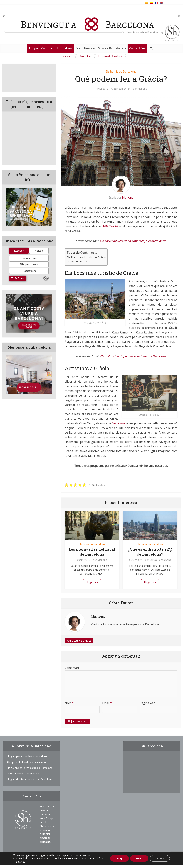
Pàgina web (147, 703)
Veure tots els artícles (78, 640)
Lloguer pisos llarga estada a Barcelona (30, 767)
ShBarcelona (110, 226)
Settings (159, 858)
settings (20, 861)
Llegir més (92, 582)
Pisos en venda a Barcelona (23, 773)
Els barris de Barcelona (121, 71)
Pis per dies (29, 270)
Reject (139, 858)
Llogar (33, 48)
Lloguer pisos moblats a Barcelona (27, 756)
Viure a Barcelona (110, 48)
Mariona (142, 88)
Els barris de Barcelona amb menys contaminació (133, 241)
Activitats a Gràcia (78, 261)
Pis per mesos (29, 264)
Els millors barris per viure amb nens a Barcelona (133, 356)
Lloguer (19, 250)
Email (107, 703)
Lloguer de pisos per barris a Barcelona (29, 779)
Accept (119, 858)
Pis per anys (29, 258)
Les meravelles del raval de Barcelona (92, 552)
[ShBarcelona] (91, 25)
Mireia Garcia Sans (160, 560)
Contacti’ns (137, 48)
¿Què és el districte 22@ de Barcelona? (150, 552)
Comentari (72, 668)
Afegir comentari (120, 88)
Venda (39, 250)
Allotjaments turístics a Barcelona (26, 762)
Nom (69, 703)
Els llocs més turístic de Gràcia (86, 257)
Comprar (47, 48)
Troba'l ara (17, 278)
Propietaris (65, 48)
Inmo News (84, 48)
